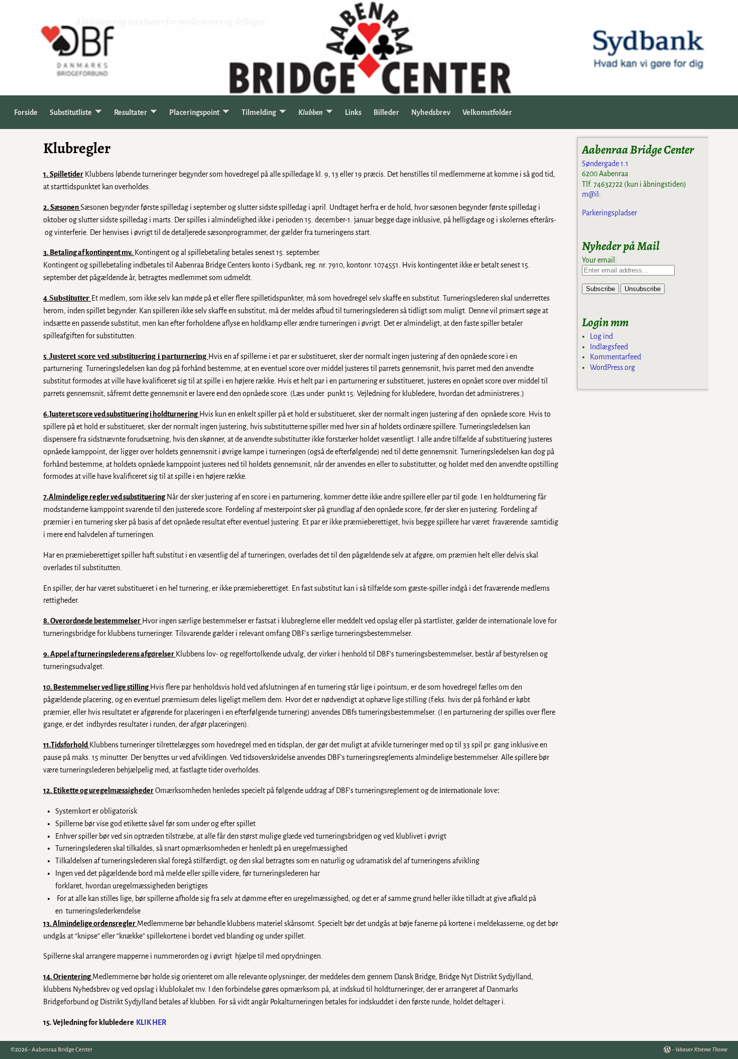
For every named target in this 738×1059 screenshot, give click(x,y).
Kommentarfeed (615, 357)
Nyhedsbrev (430, 112)
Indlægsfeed (609, 347)
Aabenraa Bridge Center (62, 1049)
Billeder (386, 112)
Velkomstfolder (487, 112)
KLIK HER (151, 1022)
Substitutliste (71, 112)
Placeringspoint (194, 112)
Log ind (601, 336)
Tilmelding (258, 112)
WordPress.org (612, 367)
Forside (26, 112)
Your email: (599, 260)
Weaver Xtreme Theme (701, 1049)
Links (353, 112)
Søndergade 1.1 (605, 164)
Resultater (130, 112)
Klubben (310, 112)
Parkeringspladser (609, 213)
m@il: (591, 194)
